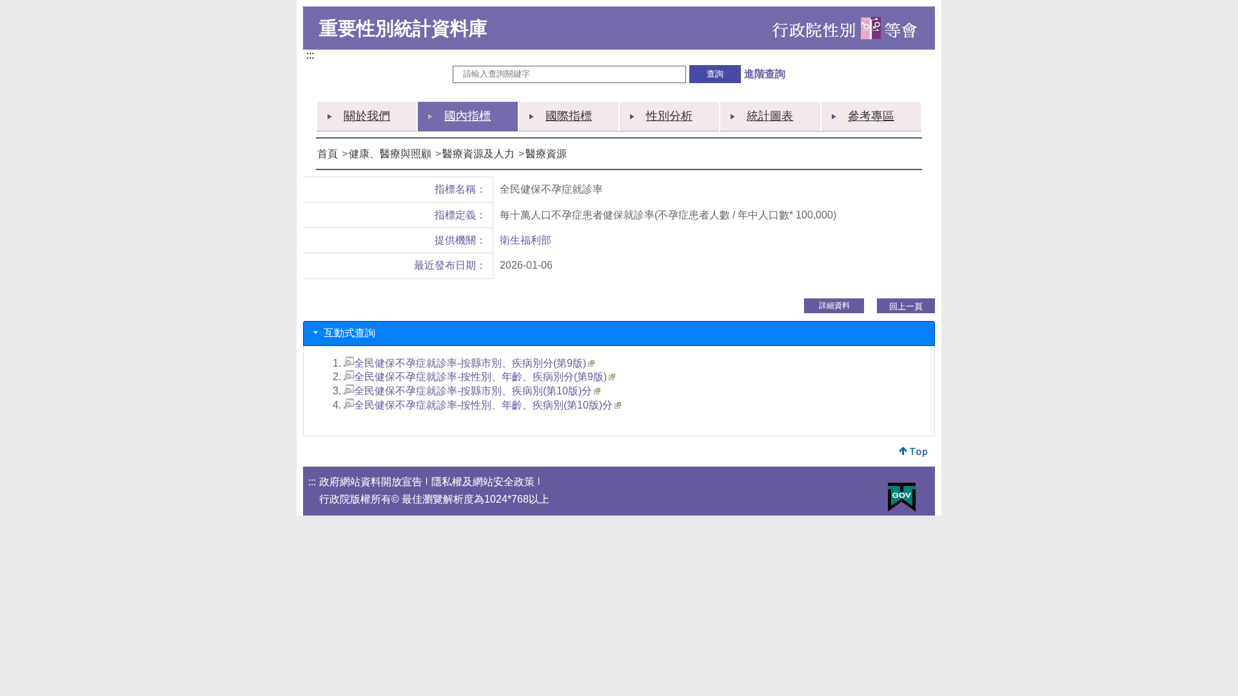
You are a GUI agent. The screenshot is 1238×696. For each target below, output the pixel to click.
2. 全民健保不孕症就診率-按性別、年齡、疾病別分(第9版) (470, 376)
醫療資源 (546, 153)
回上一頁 (906, 306)
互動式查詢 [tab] (348, 332)
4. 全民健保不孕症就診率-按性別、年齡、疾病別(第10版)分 (473, 405)
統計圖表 (770, 116)
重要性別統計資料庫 (403, 28)
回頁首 (914, 451)
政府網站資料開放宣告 (370, 481)
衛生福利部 (525, 240)
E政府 (902, 497)
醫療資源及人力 (478, 153)
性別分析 (669, 116)
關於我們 (367, 116)
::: (312, 56)
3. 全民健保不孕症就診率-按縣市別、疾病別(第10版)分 (462, 390)
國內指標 (467, 116)
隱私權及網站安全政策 (483, 481)
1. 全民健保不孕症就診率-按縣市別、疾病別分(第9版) (459, 363)
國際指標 (568, 116)
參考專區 (871, 116)
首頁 (327, 153)
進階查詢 (764, 73)
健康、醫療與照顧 (390, 153)
